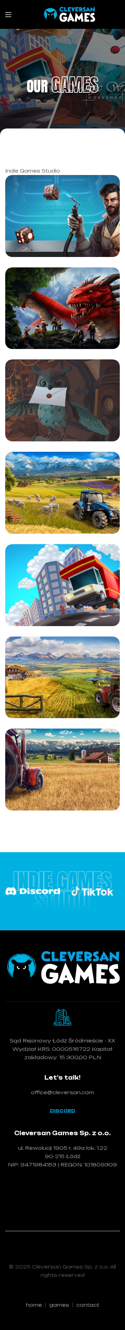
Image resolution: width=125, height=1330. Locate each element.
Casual (42, 185)
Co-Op (82, 549)
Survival (43, 295)
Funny (40, 568)
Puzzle (82, 185)
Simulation (46, 387)
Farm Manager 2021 (53, 690)
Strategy (44, 277)
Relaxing (44, 203)
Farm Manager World (53, 506)
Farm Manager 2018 (53, 783)
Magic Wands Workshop (51, 414)
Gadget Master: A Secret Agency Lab (62, 229)
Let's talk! (62, 1077)
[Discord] (32, 891)
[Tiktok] (92, 891)
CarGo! (36, 605)
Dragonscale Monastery (49, 321)
